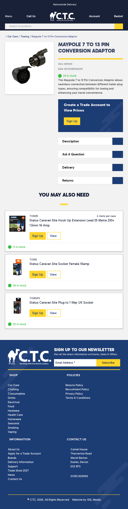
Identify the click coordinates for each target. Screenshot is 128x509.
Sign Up (72, 121)
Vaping (12, 431)
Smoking (13, 427)
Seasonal (13, 423)
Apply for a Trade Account (24, 453)
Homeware (14, 419)
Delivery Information (21, 462)
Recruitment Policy (77, 389)
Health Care (15, 414)
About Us (14, 449)
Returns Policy (74, 385)
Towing (24, 36)
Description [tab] (70, 141)
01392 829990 (79, 476)
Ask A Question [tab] (73, 154)
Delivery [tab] (68, 167)
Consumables (16, 393)
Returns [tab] (68, 180)
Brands (12, 457)
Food (11, 406)
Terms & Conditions (78, 397)
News (11, 474)
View (53, 236)
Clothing (13, 389)
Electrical (14, 402)
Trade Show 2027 (18, 470)
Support (13, 466)
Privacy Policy (74, 393)
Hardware (14, 410)
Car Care (13, 36)
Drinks (12, 397)
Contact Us (15, 479)
